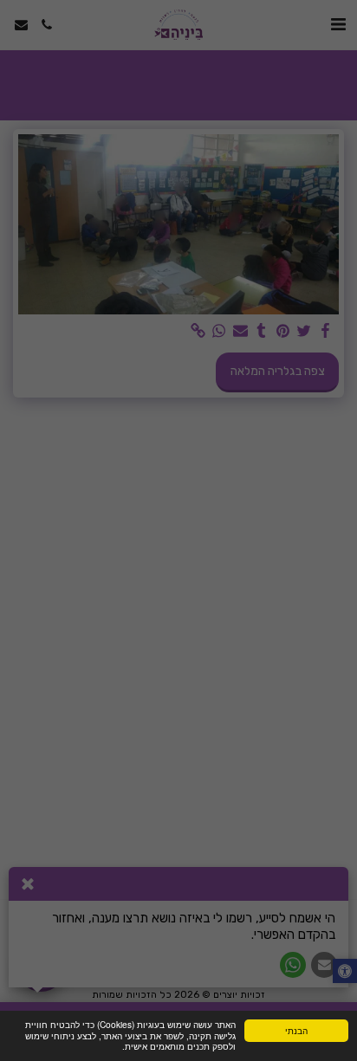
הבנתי (296, 1030)
